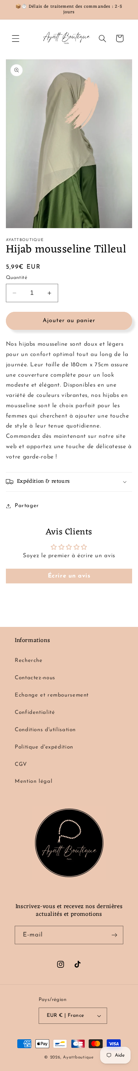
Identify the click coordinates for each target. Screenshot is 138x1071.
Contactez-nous (35, 678)
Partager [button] (27, 506)
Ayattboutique (78, 1057)
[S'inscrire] (114, 935)
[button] (15, 38)
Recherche (29, 660)
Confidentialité (35, 712)
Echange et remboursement (52, 695)
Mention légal (33, 781)
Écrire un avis (69, 576)
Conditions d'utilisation (45, 730)
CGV (21, 764)
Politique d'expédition (44, 747)
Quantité (16, 277)
